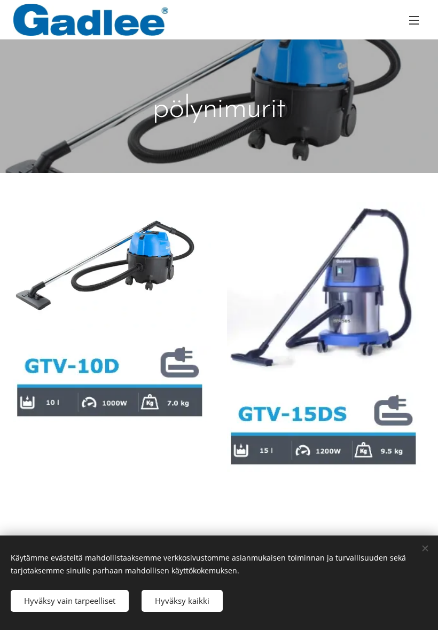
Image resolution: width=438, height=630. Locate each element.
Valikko (414, 19)
